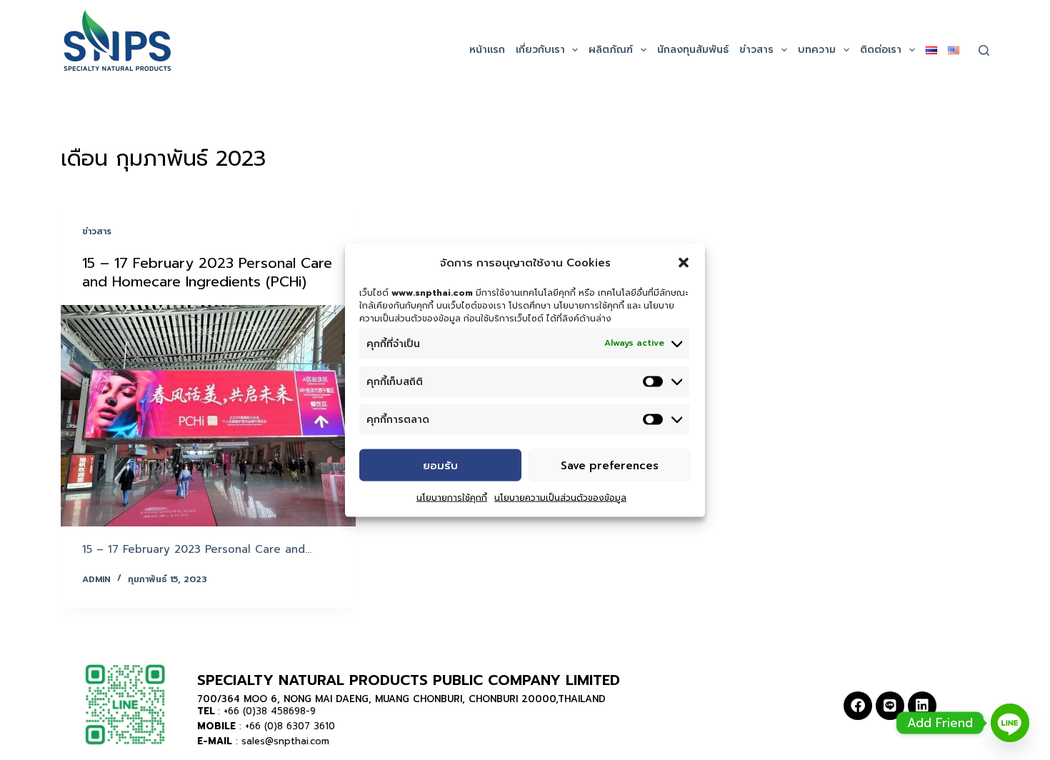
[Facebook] (858, 705)
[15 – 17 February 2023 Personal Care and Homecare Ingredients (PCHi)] (208, 415)
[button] (683, 263)
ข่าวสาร (756, 49)
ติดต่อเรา (880, 49)
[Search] (984, 50)
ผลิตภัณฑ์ (611, 49)
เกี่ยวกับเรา (540, 49)
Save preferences (610, 465)
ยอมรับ (440, 465)
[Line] (890, 705)
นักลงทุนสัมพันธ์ (693, 49)
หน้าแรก (487, 49)
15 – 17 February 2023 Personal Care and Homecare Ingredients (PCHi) (207, 272)
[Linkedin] (922, 705)
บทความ (817, 49)
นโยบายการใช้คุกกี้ (451, 497)
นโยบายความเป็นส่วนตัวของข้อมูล (560, 497)
